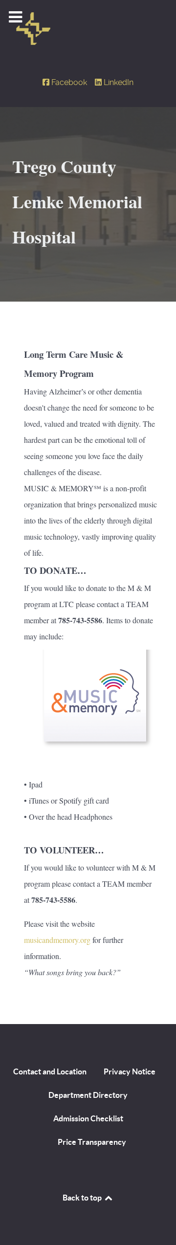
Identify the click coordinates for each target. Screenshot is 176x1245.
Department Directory (88, 1095)
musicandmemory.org (57, 940)
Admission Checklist (88, 1118)
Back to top (83, 1197)
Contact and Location (50, 1071)
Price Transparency (92, 1141)
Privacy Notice (129, 1071)
